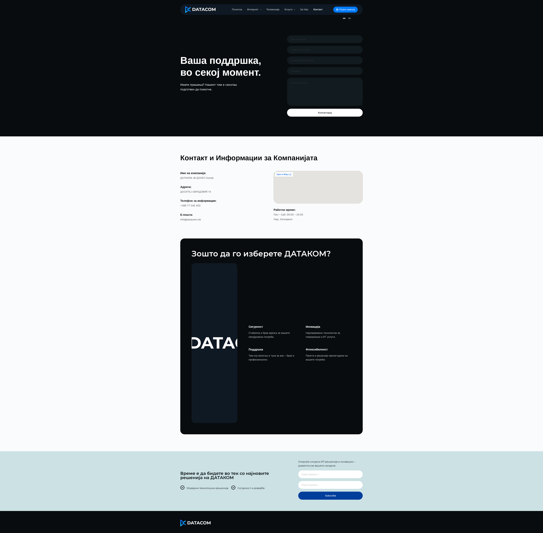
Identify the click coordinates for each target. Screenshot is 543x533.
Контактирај (325, 112)
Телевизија (272, 9)
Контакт (318, 9)
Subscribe (330, 495)
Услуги (288, 9)
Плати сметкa (347, 9)
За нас (304, 9)
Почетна (237, 9)
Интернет (252, 9)
